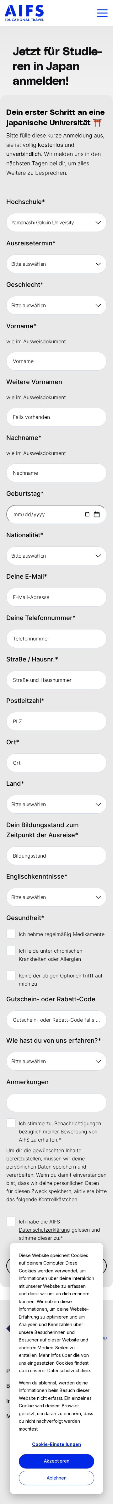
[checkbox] (56, 958)
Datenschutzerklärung (44, 1230)
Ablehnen (57, 1477)
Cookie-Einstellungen (56, 1444)
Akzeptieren (56, 1461)
